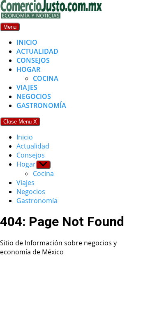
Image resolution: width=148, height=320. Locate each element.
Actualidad (37, 51)
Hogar (28, 69)
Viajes (26, 87)
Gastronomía (41, 105)
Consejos (33, 60)
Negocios (33, 96)
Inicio (26, 42)
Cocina (45, 78)
